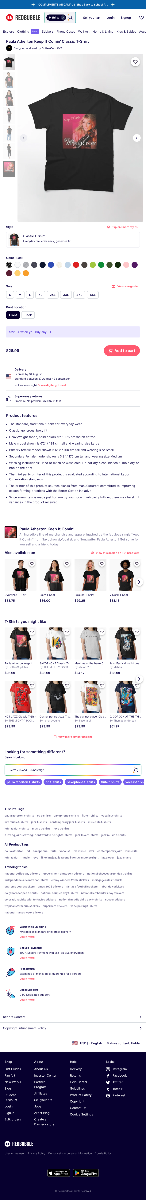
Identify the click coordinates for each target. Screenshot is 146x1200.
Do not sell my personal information (70, 1153)
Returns (75, 1075)
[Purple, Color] (135, 265)
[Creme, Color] (59, 265)
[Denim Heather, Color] (34, 265)
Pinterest (119, 1095)
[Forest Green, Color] (118, 265)
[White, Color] (17, 265)
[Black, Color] (9, 265)
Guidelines (77, 1088)
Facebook (120, 1075)
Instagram (120, 1069)
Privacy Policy (36, 1153)
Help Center (78, 1082)
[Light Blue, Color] (68, 265)
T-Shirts (10, 809)
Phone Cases (65, 31)
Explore (8, 31)
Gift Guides (13, 1069)
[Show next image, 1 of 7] (137, 138)
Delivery (76, 1069)
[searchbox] (73, 770)
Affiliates (40, 1093)
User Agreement (15, 1153)
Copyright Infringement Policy (24, 1028)
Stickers (47, 31)
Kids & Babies (126, 31)
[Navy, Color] (43, 265)
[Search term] (70, 17)
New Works (13, 1082)
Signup (9, 1113)
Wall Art (84, 31)
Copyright (77, 1101)
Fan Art (10, 1075)
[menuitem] (8, 31)
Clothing (27, 31)
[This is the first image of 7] (23, 138)
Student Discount (11, 1097)
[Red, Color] (76, 265)
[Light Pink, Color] (126, 265)
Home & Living (103, 31)
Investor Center (45, 1075)
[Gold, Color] (26, 273)
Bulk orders (13, 1119)
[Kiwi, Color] (93, 265)
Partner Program (40, 1084)
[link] (23, 782)
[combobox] (60, 17)
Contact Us (78, 1108)
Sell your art (43, 1100)
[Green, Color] (101, 265)
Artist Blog (42, 1113)
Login (9, 1106)
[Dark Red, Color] (9, 273)
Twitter (118, 1082)
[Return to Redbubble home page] (23, 17)
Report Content (14, 1017)
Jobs (37, 1106)
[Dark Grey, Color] (84, 265)
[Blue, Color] (51, 265)
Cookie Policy (103, 1153)
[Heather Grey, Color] (26, 265)
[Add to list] (135, 61)
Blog (8, 1088)
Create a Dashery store (44, 1121)
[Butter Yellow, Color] (17, 273)
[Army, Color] (109, 265)
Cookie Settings (81, 1114)
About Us (41, 1069)
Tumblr (117, 1089)
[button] (73, 4)
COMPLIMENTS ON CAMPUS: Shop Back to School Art (73, 4)
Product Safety (81, 1095)
